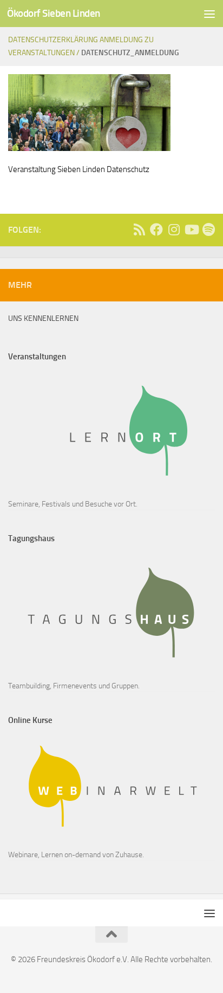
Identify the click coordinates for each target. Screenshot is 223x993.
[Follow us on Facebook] (156, 229)
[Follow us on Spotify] (208, 229)
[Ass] (139, 229)
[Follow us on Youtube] (191, 229)
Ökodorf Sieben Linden (53, 13)
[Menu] (209, 13)
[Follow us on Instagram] (173, 229)
